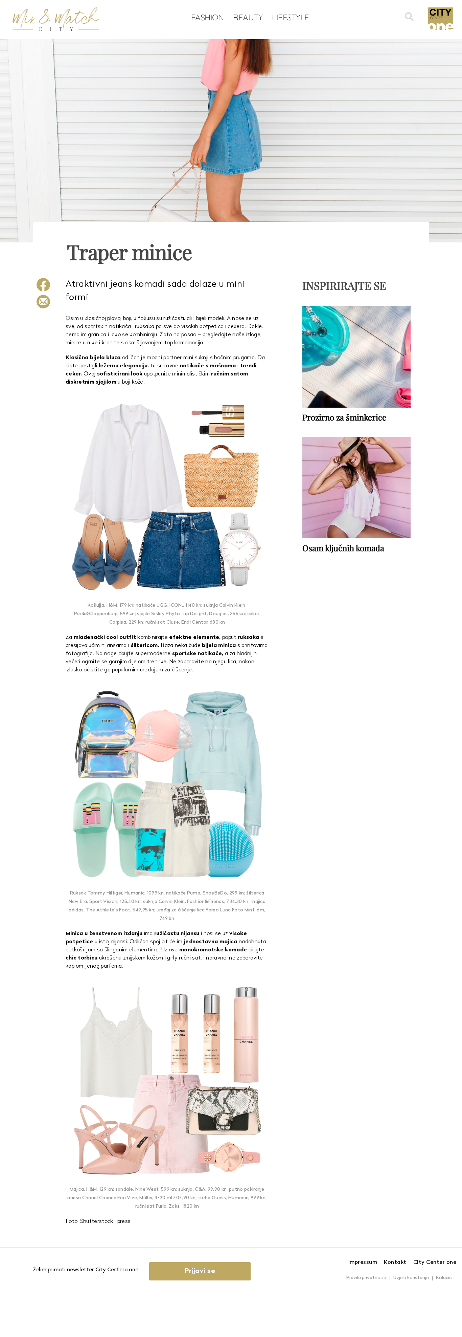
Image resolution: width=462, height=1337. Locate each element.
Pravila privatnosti (366, 1277)
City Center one (435, 1262)
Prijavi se (200, 1271)
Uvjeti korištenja (411, 1277)
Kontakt (395, 1262)
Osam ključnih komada (343, 547)
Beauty (247, 17)
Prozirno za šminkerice (344, 417)
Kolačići (444, 1277)
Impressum (362, 1262)
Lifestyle (290, 17)
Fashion (207, 17)
